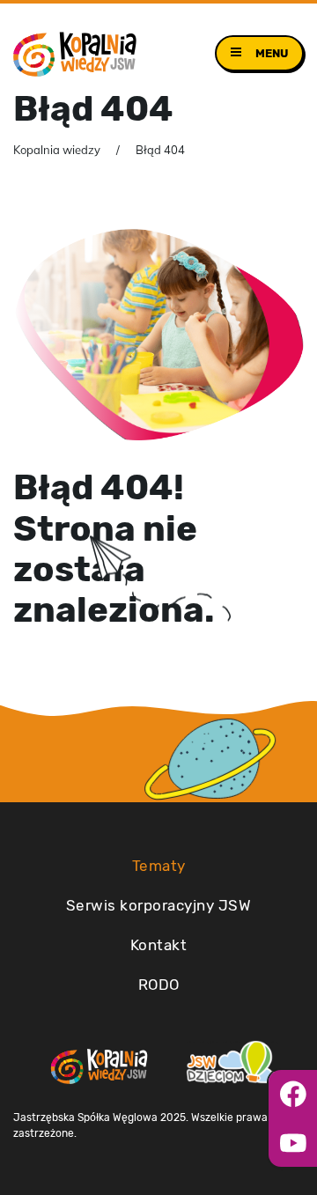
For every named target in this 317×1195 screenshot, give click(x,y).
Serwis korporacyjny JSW (159, 905)
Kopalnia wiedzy (56, 150)
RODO (159, 984)
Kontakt (159, 945)
